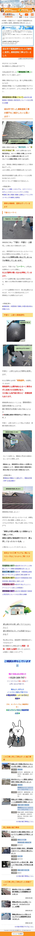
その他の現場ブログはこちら (24, 926)
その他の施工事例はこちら (25, 821)
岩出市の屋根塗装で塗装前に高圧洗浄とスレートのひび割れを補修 (17, 100)
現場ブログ (12, 20)
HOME (4, 20)
